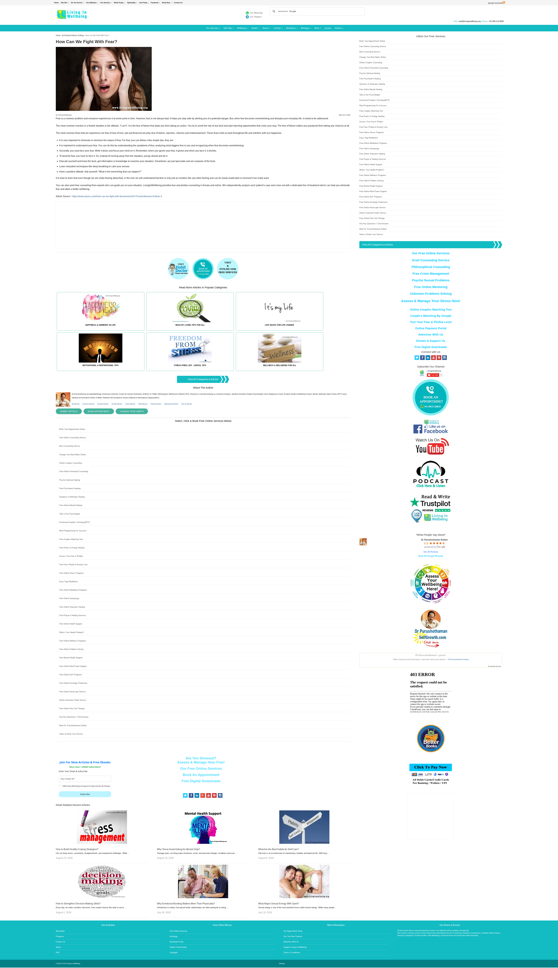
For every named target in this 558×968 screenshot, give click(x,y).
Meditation (291, 28)
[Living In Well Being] (72, 17)
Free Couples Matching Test (71, 539)
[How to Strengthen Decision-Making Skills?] (102, 897)
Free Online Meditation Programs (73, 590)
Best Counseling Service (69, 446)
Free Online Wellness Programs (72, 641)
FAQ (58, 952)
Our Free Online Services (201, 768)
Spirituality (131, 2)
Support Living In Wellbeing (295, 947)
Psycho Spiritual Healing (69, 480)
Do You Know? (77, 2)
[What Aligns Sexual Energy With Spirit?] (304, 897)
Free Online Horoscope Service (72, 692)
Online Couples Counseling (70, 463)
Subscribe (85, 794)
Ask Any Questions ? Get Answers (73, 717)
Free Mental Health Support (70, 658)
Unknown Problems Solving (431, 293)
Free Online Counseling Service (72, 438)
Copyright (174, 952)
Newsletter (60, 931)
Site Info (64, 2)
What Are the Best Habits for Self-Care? (278, 849)
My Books (75, 404)
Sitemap (282, 963)
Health (254, 28)
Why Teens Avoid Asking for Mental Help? (178, 849)
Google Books (102, 404)
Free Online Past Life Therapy (72, 708)
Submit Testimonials (178, 947)
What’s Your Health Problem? (71, 632)
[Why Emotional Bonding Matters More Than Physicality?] (203, 897)
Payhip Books (155, 404)
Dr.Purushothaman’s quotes (430, 655)
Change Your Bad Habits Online (72, 454)
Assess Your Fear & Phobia (71, 556)
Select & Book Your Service (71, 734)
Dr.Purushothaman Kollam (458, 659)
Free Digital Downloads (201, 781)
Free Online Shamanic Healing (72, 607)
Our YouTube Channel (293, 936)
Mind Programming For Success (72, 531)
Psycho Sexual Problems (431, 280)
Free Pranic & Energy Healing (71, 548)
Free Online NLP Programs (70, 675)
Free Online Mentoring (430, 287)
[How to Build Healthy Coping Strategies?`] (102, 843)
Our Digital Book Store (293, 931)
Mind (317, 28)
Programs (60, 936)
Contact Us (178, 2)
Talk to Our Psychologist (69, 514)
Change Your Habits (132, 411)
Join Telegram (256, 17)
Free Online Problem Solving (71, 649)
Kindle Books (117, 404)
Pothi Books (142, 404)
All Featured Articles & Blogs (73, 35)
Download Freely (177, 942)
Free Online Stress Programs (71, 573)
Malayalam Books (171, 404)
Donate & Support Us (430, 340)
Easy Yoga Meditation (68, 581)
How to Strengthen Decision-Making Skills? (78, 903)
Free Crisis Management (431, 273)
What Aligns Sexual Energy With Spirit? (278, 903)
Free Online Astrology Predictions (73, 683)
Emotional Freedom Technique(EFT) (74, 522)
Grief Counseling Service (430, 260)
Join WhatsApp (256, 13)
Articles (338, 28)
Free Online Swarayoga (69, 598)
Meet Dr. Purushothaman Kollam (73, 725)
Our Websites (91, 2)
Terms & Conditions (292, 952)
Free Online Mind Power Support (73, 666)
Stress (265, 28)
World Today (118, 2)
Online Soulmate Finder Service (72, 700)
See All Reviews (430, 551)
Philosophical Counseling (431, 267)
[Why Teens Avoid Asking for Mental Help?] (203, 843)
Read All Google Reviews (430, 556)
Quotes (327, 28)
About (58, 947)
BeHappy (305, 28)
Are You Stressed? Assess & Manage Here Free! (201, 760)
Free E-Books (186, 404)
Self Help (227, 28)
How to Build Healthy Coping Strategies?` (77, 849)
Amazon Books (88, 404)
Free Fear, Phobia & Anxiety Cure (73, 564)
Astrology (174, 936)
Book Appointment (99, 411)
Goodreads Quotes (494, 666)
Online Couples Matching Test (431, 309)
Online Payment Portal (430, 328)
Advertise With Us (430, 334)
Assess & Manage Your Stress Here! (430, 301)
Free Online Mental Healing (70, 505)
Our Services (105, 2)
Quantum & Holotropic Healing (72, 497)
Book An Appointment (201, 775)
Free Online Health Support (70, 624)
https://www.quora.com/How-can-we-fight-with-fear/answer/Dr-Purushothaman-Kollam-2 (117, 196)
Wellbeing (241, 28)
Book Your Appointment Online (72, 429)
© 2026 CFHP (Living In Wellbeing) (68, 963)
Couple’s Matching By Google (430, 315)
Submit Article (68, 411)
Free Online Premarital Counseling (73, 471)
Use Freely (143, 2)
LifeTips (277, 28)
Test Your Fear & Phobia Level (431, 322)
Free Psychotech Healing (70, 488)
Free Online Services (178, 931)
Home (56, 2)
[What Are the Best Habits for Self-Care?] (304, 843)
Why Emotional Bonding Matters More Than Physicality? (186, 903)
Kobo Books (130, 404)
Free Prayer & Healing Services (72, 615)
